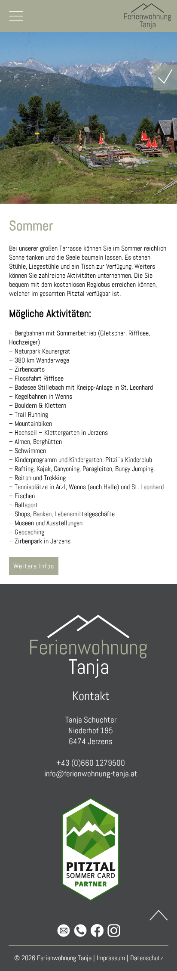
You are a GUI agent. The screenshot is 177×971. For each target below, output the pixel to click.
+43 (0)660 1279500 (90, 762)
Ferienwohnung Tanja (64, 957)
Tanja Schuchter (90, 719)
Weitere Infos (33, 566)
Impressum (111, 957)
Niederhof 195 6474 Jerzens (90, 736)
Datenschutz (146, 957)
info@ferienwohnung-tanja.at (90, 773)
